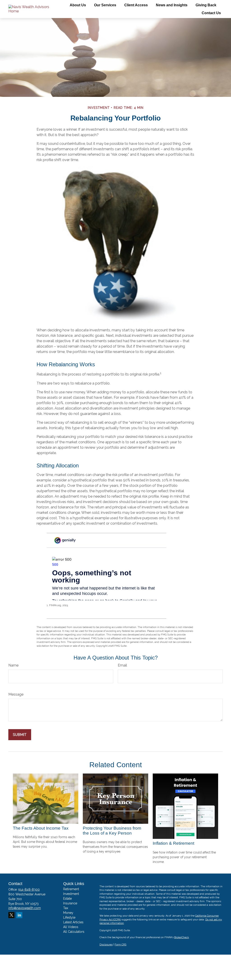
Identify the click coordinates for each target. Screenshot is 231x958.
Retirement (71, 889)
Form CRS (120, 944)
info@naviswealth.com (24, 908)
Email (122, 665)
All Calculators (73, 931)
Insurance (70, 903)
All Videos (70, 927)
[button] (78, 5)
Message (15, 694)
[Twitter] (11, 915)
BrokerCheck (181, 937)
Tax (65, 908)
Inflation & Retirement (173, 843)
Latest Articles (73, 922)
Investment (71, 894)
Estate (67, 898)
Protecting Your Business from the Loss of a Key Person (112, 830)
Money (68, 913)
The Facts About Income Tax (41, 828)
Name (13, 665)
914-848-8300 (29, 889)
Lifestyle (69, 917)
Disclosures (106, 944)
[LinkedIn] (19, 915)
